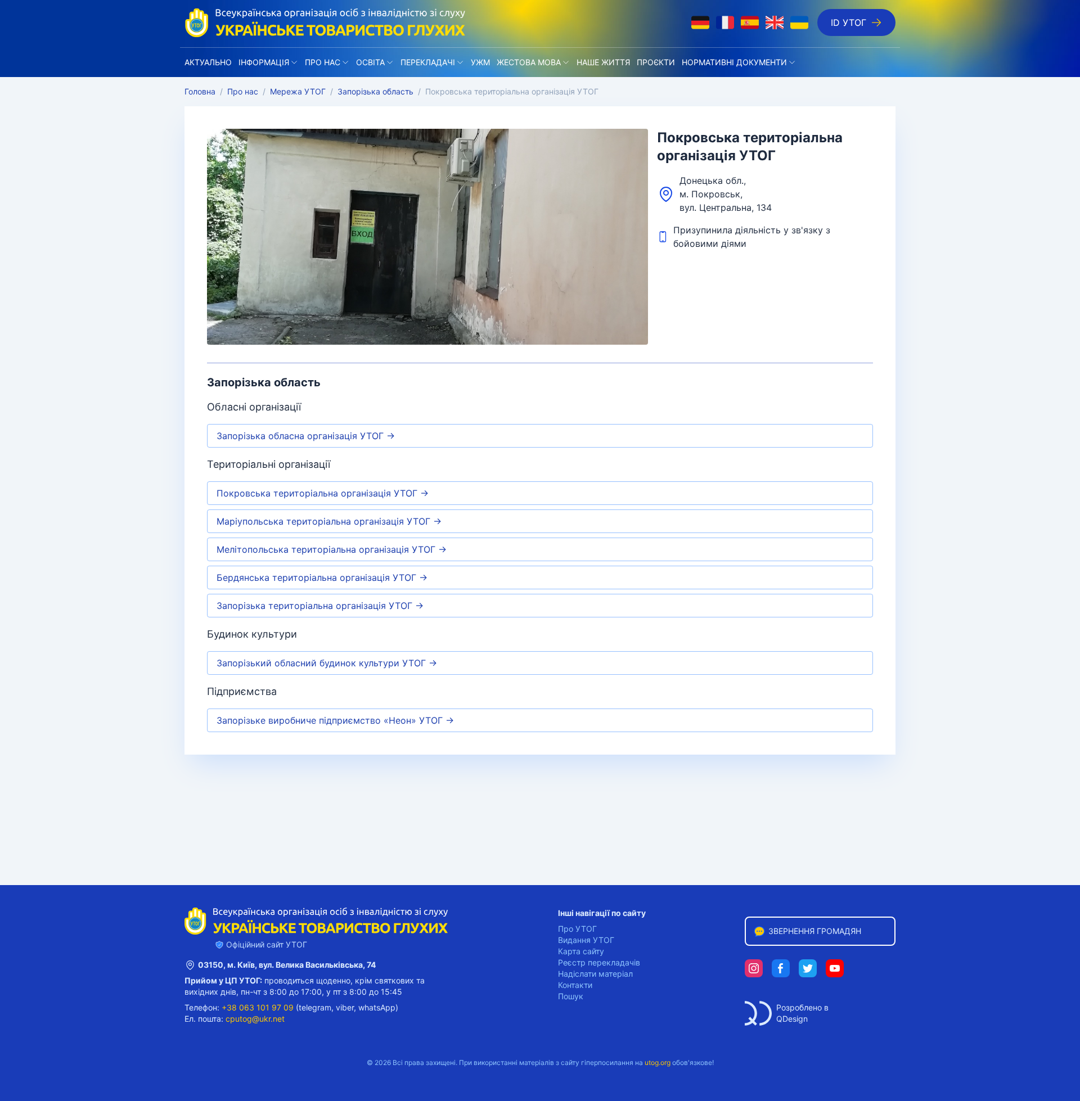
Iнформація (263, 62)
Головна (199, 91)
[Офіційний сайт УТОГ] (325, 22)
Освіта (370, 62)
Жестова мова (529, 62)
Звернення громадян (814, 931)
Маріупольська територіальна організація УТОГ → (329, 521)
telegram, (316, 1007)
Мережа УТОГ (298, 91)
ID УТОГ (848, 22)
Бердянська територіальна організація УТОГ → (322, 577)
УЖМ (480, 62)
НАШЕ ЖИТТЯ (603, 62)
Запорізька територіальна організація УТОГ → (320, 605)
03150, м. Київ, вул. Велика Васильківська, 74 (287, 964)
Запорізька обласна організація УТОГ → (306, 435)
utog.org (657, 1062)
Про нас (322, 62)
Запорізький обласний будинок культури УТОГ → (327, 663)
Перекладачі (427, 62)
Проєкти (656, 62)
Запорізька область (375, 91)
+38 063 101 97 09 (258, 1007)
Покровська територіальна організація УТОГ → (323, 493)
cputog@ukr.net (255, 1018)
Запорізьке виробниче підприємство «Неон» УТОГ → (335, 720)
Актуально (208, 62)
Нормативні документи (734, 62)
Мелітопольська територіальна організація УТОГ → (332, 549)
